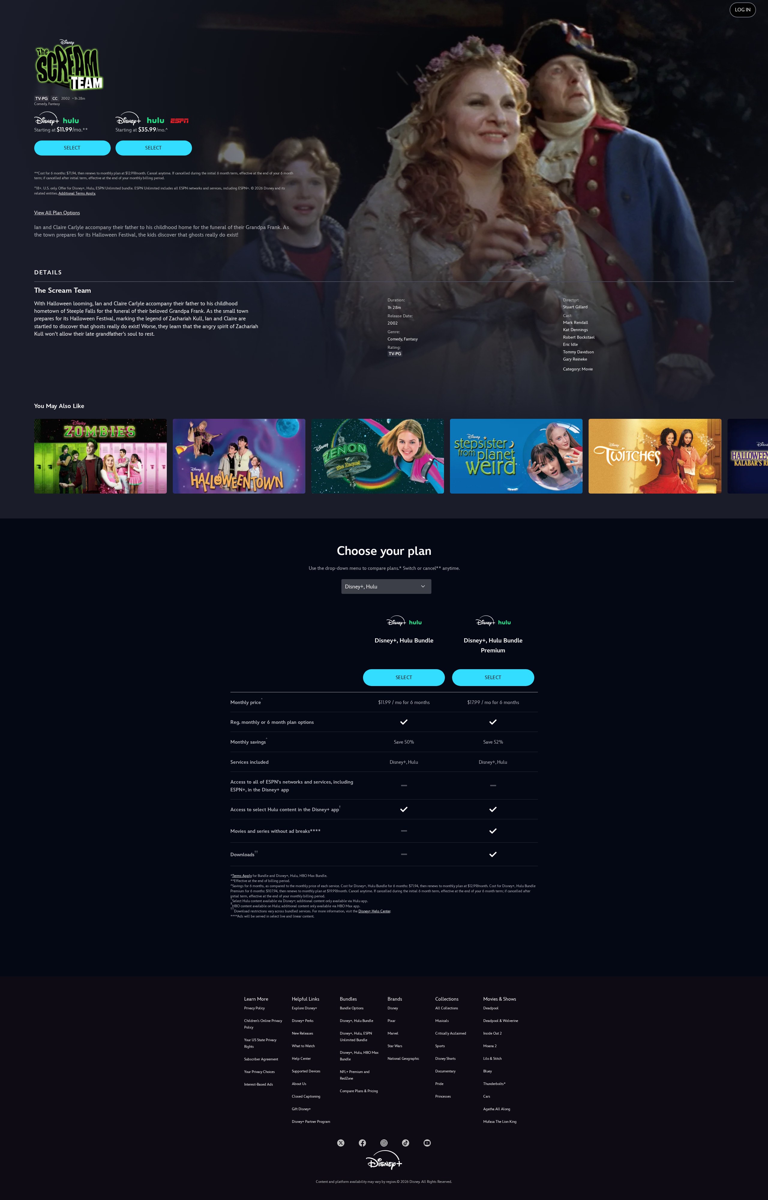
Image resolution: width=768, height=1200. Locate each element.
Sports (440, 1046)
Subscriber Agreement (261, 1059)
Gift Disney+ (301, 1109)
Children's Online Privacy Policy (263, 1024)
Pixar (391, 1021)
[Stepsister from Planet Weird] (516, 456)
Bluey (487, 1071)
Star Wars (395, 1046)
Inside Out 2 (492, 1033)
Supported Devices (306, 1071)
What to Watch (303, 1046)
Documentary (445, 1071)
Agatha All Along (496, 1109)
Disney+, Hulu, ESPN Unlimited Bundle (356, 1036)
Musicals (442, 1021)
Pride (439, 1084)
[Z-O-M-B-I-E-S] (100, 456)
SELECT (72, 148)
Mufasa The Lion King (500, 1122)
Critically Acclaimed (450, 1033)
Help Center (301, 1058)
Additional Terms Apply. (77, 193)
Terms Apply (242, 876)
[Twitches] (655, 456)
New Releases (302, 1033)
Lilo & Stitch (492, 1058)
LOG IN (743, 10)
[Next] (756, 455)
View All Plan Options (57, 213)
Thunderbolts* (494, 1084)
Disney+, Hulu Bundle (356, 1021)
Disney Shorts (445, 1058)
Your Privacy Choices (259, 1072)
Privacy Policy (254, 1008)
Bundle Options (352, 1008)
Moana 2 (489, 1046)
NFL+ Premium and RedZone (355, 1075)
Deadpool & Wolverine (500, 1021)
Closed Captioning (306, 1096)
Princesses (443, 1096)
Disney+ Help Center (374, 911)
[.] (340, 1143)
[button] (312, 999)
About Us (299, 1084)
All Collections (446, 1008)
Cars (486, 1096)
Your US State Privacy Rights (260, 1043)
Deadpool (491, 1008)
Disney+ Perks (303, 1021)
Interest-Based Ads (258, 1084)
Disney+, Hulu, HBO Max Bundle (359, 1055)
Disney (393, 1008)
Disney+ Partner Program (311, 1122)
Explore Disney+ (304, 1008)
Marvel (393, 1033)
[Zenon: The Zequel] (377, 456)
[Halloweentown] (239, 456)
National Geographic (403, 1058)
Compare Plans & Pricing (359, 1091)
